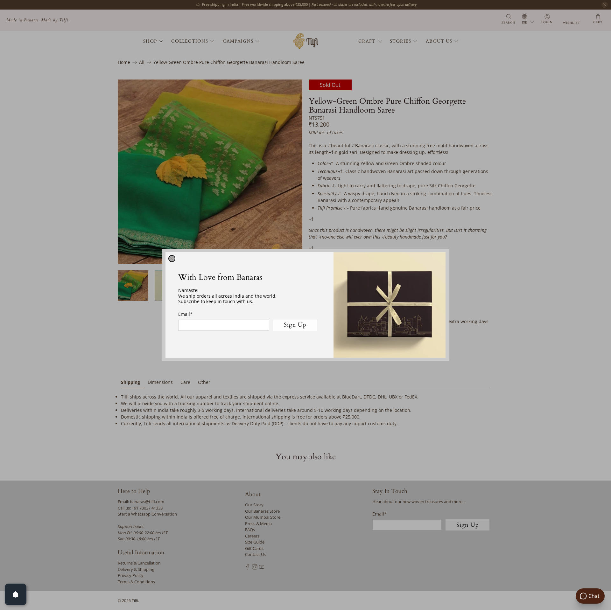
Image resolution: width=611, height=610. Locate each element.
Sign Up (295, 325)
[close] (172, 258)
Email (185, 314)
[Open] (15, 594)
